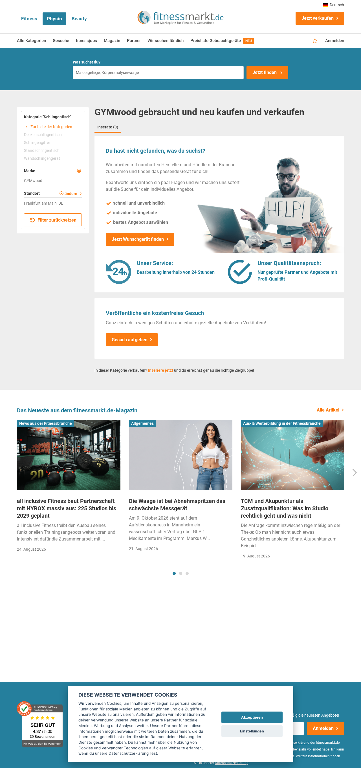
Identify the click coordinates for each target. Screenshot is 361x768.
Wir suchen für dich (166, 40)
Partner (134, 40)
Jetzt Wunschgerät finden (138, 239)
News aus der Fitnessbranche (45, 423)
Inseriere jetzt (160, 370)
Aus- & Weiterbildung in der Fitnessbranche (282, 423)
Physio (54, 18)
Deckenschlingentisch (43, 134)
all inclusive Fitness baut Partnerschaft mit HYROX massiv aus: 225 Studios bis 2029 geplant (66, 508)
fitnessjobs (86, 40)
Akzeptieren (252, 717)
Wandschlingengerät (42, 158)
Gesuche (61, 40)
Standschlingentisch (42, 150)
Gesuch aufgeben (130, 339)
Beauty (79, 18)
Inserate (107, 127)
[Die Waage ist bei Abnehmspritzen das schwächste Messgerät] (180, 455)
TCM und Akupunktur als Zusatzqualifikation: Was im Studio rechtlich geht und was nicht (284, 508)
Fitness (29, 18)
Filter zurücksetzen (56, 220)
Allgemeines (142, 423)
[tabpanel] (69, 487)
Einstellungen (252, 731)
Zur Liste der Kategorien (51, 126)
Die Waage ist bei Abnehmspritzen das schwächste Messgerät (177, 505)
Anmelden (334, 40)
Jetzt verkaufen (317, 18)
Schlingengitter (37, 142)
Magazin (112, 40)
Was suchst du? (86, 62)
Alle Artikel (328, 410)
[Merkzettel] (315, 41)
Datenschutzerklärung (231, 763)
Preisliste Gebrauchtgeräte (221, 40)
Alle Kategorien (31, 40)
